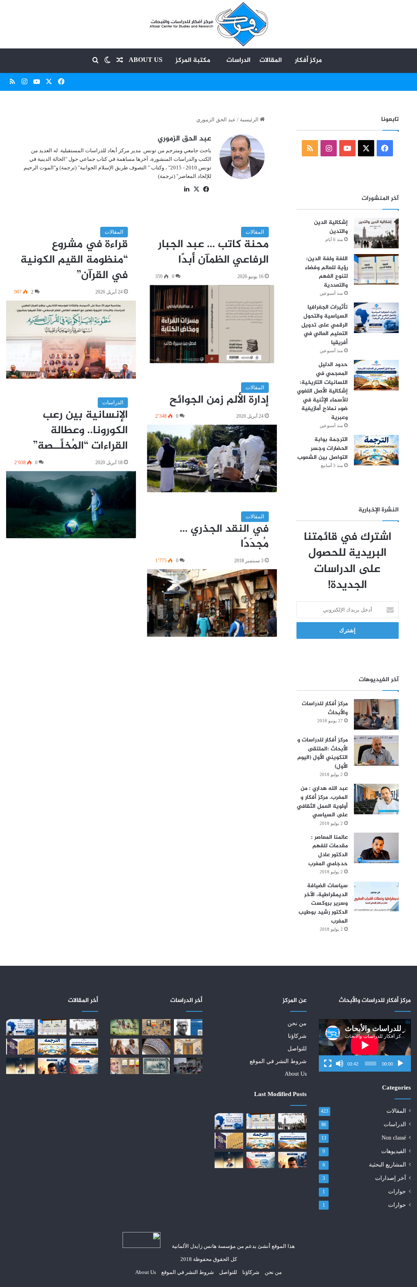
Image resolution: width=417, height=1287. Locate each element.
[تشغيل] (400, 1063)
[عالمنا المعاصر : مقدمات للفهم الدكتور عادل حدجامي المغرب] (376, 848)
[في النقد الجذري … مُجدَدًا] (212, 603)
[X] (197, 189)
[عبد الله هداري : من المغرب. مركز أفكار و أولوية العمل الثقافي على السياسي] (376, 799)
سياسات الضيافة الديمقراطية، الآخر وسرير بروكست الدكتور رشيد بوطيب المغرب (323, 903)
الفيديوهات (393, 1151)
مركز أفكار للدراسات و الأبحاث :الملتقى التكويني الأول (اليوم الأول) (322, 753)
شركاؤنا (297, 1036)
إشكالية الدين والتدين (331, 227)
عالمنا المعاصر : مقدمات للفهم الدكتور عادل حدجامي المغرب (328, 850)
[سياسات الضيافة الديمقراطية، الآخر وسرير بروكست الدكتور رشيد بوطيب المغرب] (376, 896)
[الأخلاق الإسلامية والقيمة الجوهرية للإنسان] (156, 1047)
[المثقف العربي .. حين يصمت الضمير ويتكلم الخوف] (292, 1160)
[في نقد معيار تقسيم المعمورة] (188, 1066)
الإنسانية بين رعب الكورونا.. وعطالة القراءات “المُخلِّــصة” (80, 430)
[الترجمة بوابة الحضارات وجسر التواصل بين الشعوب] (376, 450)
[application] (365, 1045)
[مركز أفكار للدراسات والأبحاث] (376, 714)
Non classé (394, 1138)
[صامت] (340, 1063)
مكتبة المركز (193, 60)
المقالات (270, 60)
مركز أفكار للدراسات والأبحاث (325, 708)
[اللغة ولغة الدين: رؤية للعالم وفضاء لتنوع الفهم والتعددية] (376, 269)
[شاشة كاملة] (328, 1063)
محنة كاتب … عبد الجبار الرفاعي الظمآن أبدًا (213, 252)
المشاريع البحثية (387, 1165)
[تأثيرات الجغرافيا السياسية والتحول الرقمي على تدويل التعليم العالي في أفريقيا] (376, 318)
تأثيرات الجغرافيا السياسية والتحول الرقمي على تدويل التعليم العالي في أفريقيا (324, 325)
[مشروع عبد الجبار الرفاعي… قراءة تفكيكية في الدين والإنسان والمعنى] (229, 1160)
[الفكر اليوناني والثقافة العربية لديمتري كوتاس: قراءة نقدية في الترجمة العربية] (156, 1027)
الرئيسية (250, 119)
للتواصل (297, 1049)
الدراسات (238, 60)
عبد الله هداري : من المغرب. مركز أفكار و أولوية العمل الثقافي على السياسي (322, 802)
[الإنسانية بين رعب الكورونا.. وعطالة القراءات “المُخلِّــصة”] (71, 505)
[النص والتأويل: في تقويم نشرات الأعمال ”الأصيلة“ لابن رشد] (124, 1066)
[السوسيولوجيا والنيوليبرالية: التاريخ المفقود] (124, 1027)
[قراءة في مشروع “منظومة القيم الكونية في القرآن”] (71, 339)
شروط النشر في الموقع (278, 1061)
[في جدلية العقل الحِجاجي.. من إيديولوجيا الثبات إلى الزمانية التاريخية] (188, 1027)
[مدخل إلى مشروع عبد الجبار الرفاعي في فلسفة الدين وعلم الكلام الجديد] (229, 1141)
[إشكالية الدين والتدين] (376, 233)
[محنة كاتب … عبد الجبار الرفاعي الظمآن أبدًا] (212, 324)
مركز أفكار (308, 60)
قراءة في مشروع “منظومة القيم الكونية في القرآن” (74, 260)
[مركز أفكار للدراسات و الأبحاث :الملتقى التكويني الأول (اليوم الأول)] (376, 750)
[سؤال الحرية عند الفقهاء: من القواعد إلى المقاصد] (188, 1047)
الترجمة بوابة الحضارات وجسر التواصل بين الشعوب (322, 448)
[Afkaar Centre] (208, 24)
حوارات (397, 1191)
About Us (145, 60)
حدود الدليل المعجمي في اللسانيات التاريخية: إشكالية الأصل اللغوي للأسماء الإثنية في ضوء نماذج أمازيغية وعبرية (322, 391)
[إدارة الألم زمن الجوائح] (212, 458)
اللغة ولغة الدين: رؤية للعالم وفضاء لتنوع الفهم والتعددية (326, 272)
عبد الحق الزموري (184, 139)
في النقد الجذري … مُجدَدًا (224, 537)
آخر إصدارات (390, 1178)
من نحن (297, 1023)
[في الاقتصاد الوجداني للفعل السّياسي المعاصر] (124, 1047)
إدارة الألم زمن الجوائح (219, 400)
